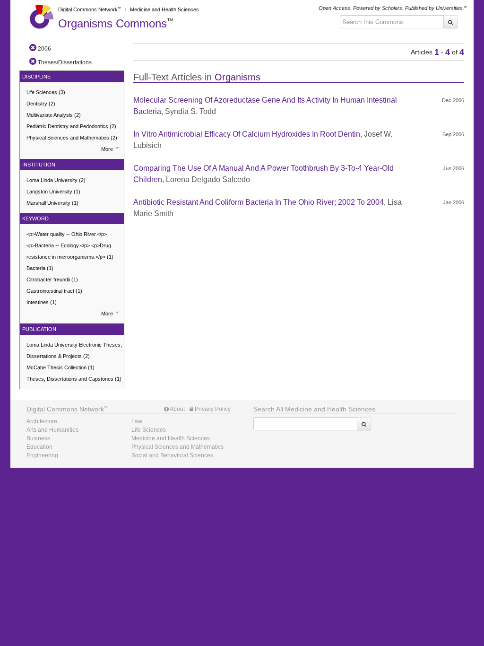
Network (65, 409)
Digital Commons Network (88, 9)
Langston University (53, 191)
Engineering (42, 455)
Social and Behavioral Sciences (172, 455)
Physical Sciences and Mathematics (71, 137)
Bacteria (39, 268)
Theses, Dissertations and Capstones (73, 379)
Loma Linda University (56, 180)
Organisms (112, 23)
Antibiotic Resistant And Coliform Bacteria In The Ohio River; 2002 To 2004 (258, 202)
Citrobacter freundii (52, 279)
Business (38, 438)
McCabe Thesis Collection (60, 367)
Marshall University (52, 203)
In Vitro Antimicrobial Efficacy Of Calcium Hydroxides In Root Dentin (246, 134)
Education (39, 447)
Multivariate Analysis (53, 115)
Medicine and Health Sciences (164, 9)
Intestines (41, 302)
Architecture (41, 421)
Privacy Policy (212, 409)
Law (136, 421)
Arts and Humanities (52, 430)
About (177, 409)
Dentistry (40, 103)
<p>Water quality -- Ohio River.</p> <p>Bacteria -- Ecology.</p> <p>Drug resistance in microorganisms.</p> (69, 245)
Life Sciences (45, 92)
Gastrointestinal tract (54, 291)
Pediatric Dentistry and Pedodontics (71, 126)
